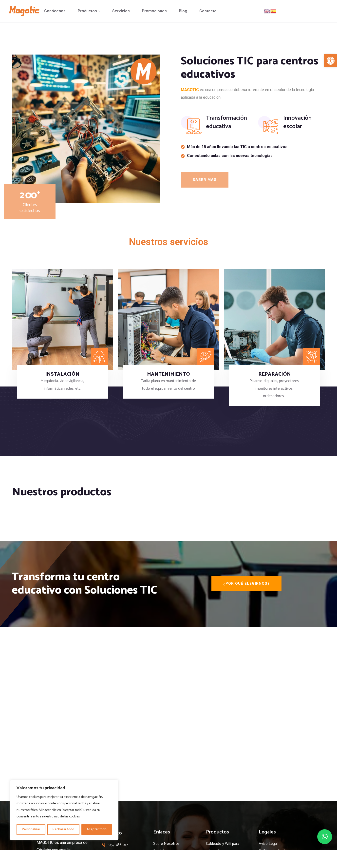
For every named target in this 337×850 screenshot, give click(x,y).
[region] (64, 810)
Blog (183, 11)
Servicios (121, 11)
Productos (87, 11)
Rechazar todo (63, 829)
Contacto (208, 11)
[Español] (273, 11)
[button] (330, 60)
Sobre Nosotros (166, 843)
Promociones (154, 11)
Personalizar (31, 829)
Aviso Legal (268, 843)
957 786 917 (118, 845)
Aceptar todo (97, 829)
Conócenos (55, 11)
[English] (267, 11)
